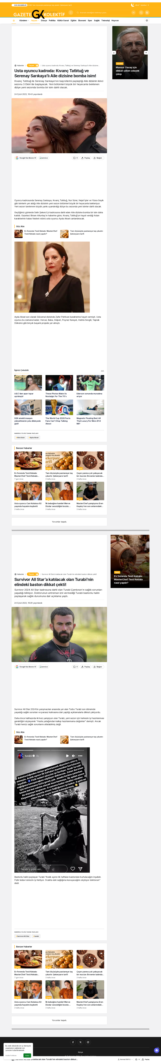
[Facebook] (73, 1042)
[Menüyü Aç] (70, 12)
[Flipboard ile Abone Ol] (43, 158)
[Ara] (133, 13)
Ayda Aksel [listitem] (34, 437)
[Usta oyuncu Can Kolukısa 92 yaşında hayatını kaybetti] (28, 496)
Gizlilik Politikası (11, 1055)
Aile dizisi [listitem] (20, 437)
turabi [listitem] (36, 936)
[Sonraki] (146, 53)
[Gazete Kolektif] (39, 14)
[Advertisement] (59, 45)
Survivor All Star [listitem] (22, 936)
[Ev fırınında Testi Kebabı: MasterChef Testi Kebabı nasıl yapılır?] (36, 234)
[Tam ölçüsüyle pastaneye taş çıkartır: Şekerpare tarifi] (82, 234)
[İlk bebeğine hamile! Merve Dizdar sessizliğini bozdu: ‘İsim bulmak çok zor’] (59, 496)
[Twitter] (80, 1042)
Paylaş (147, 1059)
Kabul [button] (27, 1055)
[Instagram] (88, 1042)
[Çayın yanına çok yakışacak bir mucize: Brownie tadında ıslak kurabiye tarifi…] (90, 465)
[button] (147, 12)
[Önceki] (114, 53)
